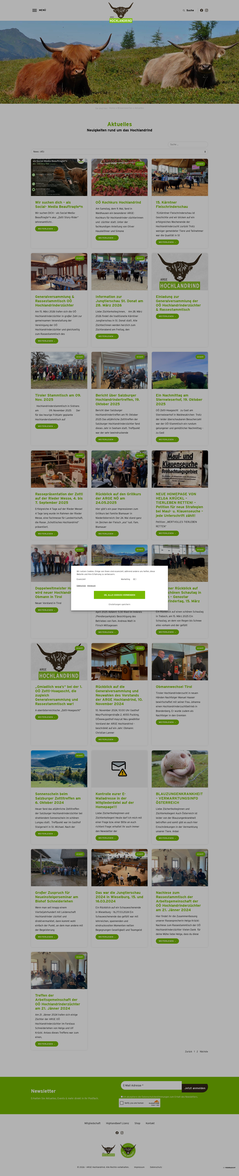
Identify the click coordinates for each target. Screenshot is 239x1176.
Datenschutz (81, 585)
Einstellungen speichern (119, 604)
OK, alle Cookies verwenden (119, 595)
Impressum (91, 585)
